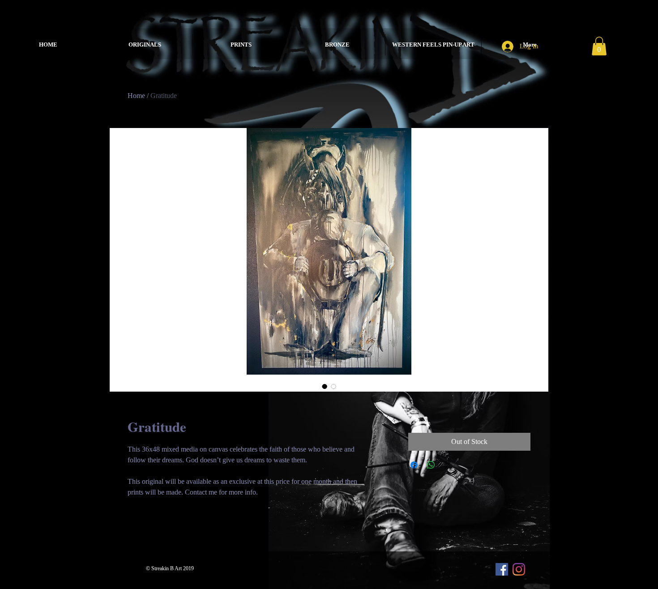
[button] (599, 46)
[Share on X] (448, 465)
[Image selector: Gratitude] (324, 386)
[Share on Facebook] (414, 465)
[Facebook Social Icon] (502, 569)
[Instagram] (519, 569)
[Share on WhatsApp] (431, 465)
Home (136, 95)
